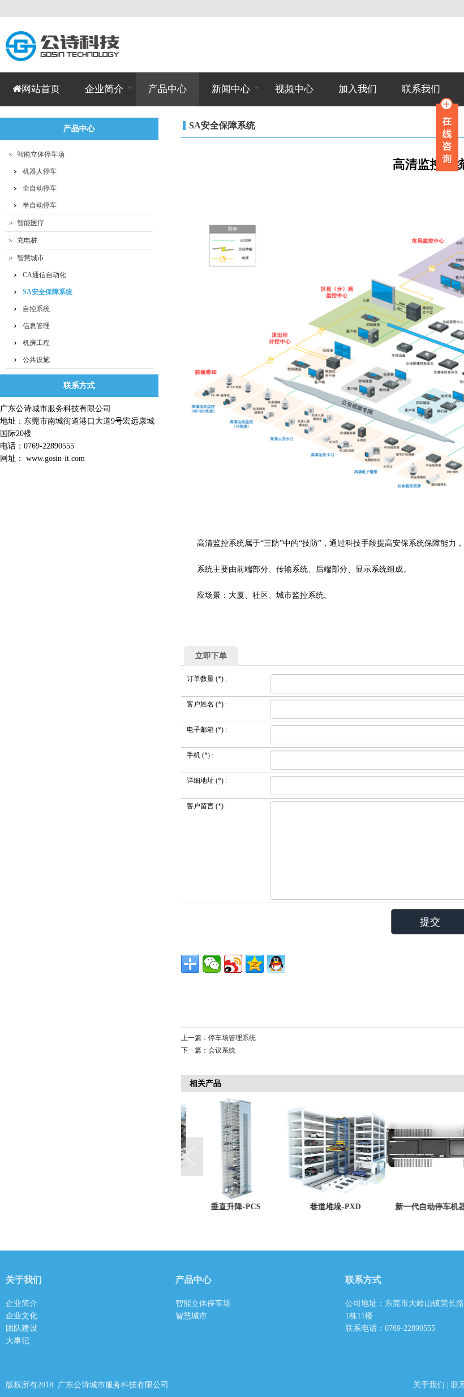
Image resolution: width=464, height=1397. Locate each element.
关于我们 (430, 1385)
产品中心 (161, 95)
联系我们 (421, 89)
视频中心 (294, 89)
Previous (192, 1157)
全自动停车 (40, 188)
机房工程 (36, 343)
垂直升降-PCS (231, 1206)
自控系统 (36, 309)
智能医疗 (30, 223)
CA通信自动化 (44, 275)
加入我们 (357, 89)
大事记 (17, 1340)
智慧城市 (30, 258)
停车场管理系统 (232, 1038)
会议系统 (221, 1050)
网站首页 (41, 89)
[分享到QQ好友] (276, 964)
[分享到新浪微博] (233, 964)
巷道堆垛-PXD (330, 1206)
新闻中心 (224, 95)
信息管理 (36, 326)
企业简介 (97, 95)
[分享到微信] (212, 964)
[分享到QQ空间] (255, 964)
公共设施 (36, 360)
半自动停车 (40, 205)
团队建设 (21, 1328)
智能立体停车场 (41, 154)
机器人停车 (40, 171)
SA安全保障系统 (222, 125)
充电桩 (27, 240)
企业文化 (21, 1316)
